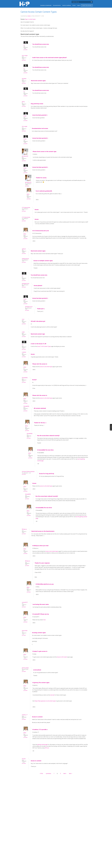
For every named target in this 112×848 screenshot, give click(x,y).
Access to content (37, 717)
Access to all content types (51, 551)
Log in (78, 5)
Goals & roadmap (66, 5)
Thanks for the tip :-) (40, 422)
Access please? (38, 285)
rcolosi (29, 16)
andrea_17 (24, 714)
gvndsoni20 (25, 156)
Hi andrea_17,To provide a (39, 729)
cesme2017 (25, 602)
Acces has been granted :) (39, 115)
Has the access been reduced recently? (48, 435)
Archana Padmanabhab (28, 471)
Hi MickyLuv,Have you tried (40, 545)
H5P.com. (47, 748)
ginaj (23, 101)
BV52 (28, 194)
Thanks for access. (41, 177)
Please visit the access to (39, 364)
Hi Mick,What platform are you (45, 584)
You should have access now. (40, 44)
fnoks (25, 116)
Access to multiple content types (43, 260)
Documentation (57, 5)
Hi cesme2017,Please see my (40, 614)
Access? (34, 379)
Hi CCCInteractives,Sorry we (40, 230)
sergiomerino (25, 258)
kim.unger (24, 126)
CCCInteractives (26, 207)
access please (37, 670)
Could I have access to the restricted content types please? (49, 57)
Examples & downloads (45, 5)
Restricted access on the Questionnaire (42, 531)
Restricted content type (38, 334)
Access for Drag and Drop (46, 473)
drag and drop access (37, 103)
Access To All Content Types (44, 346)
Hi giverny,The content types (40, 682)
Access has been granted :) (40, 138)
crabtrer (24, 352)
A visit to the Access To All (38, 343)
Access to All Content (62, 657)
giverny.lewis (25, 668)
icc (24, 45)
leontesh (24, 78)
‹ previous (48, 773)
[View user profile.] (26, 43)
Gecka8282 (25, 377)
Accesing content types (39, 632)
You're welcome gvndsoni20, (44, 191)
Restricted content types (38, 80)
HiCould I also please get (38, 321)
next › (64, 773)
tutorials (52, 695)
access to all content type (46, 366)
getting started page (42, 744)
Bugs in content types (30, 19)
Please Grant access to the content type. (45, 151)
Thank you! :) (40, 308)
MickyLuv (24, 529)
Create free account (87, 5)
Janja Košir (24, 630)
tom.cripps (25, 55)
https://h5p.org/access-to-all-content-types (45, 701)
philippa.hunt (25, 283)
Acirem (24, 758)
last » (70, 773)
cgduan (24, 249)
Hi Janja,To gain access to (39, 651)
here (44, 619)
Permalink (25, 49)
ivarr (23, 319)
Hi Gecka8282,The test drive (45, 450)
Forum (74, 5)
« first (41, 773)
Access (36, 209)
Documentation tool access (40, 128)
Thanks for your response (42, 563)
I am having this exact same (40, 604)
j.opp (23, 332)
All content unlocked (40, 408)
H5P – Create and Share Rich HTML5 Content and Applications (24, 3)
